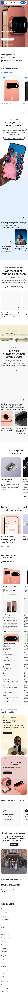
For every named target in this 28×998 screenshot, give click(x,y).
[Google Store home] (6, 3)
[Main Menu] (2, 3)
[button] (11, 3)
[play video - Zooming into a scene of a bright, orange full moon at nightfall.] (10, 241)
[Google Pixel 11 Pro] (11, 92)
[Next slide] (25, 112)
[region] (14, 92)
